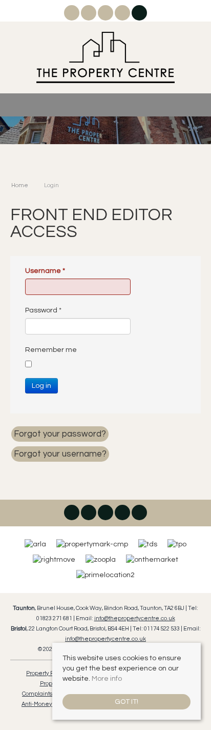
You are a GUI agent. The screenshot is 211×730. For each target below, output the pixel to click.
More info (107, 678)
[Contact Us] (139, 13)
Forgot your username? (60, 454)
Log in (41, 385)
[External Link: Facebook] (72, 14)
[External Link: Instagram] (89, 14)
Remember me (51, 349)
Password (43, 310)
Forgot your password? (60, 434)
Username (45, 270)
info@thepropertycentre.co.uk (134, 618)
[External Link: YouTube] (123, 14)
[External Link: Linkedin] (106, 14)
